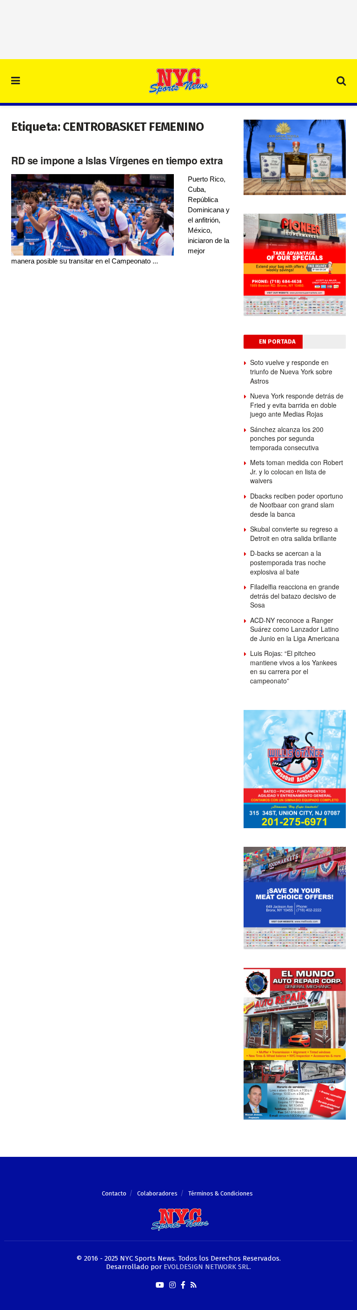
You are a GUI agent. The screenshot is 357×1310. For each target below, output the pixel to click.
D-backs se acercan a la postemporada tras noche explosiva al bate (288, 562)
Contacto (114, 1193)
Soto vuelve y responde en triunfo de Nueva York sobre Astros (291, 371)
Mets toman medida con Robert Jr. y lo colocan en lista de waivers (296, 471)
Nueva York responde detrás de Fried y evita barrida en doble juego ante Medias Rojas (297, 405)
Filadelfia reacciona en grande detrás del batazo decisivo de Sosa (294, 595)
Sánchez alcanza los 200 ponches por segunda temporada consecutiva (287, 438)
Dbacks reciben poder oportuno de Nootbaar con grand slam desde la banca (296, 505)
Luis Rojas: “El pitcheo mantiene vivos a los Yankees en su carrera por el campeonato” (293, 666)
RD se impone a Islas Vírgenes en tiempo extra (117, 160)
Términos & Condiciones (220, 1193)
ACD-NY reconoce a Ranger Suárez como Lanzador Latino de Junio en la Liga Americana (294, 629)
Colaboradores (157, 1193)
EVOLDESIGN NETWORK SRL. (207, 1267)
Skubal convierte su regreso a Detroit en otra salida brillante (294, 533)
